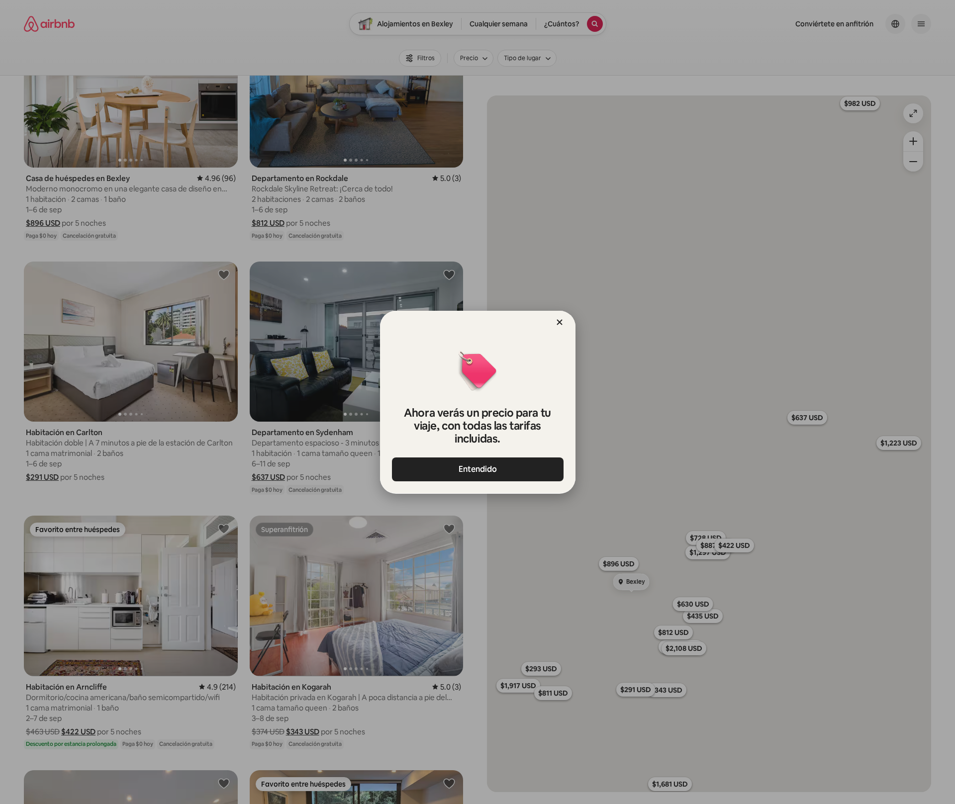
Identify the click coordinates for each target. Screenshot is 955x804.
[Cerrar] (560, 322)
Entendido (478, 469)
